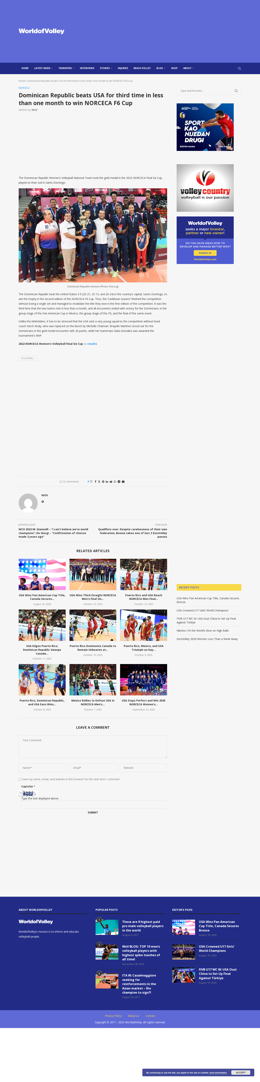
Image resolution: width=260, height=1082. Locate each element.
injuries (123, 68)
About (187, 68)
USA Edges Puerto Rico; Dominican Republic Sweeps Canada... (42, 649)
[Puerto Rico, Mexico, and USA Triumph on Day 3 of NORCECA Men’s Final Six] (143, 625)
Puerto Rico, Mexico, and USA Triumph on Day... (143, 648)
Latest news (42, 68)
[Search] (239, 68)
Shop (174, 68)
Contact (150, 1016)
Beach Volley (142, 68)
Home (25, 68)
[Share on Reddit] (111, 481)
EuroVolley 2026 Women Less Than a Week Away (207, 639)
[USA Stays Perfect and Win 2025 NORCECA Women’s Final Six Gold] (143, 679)
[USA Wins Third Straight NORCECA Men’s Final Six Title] (92, 574)
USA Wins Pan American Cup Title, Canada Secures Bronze (219, 926)
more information (218, 1072)
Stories (105, 68)
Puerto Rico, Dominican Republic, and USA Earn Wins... (42, 702)
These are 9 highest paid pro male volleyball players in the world (142, 926)
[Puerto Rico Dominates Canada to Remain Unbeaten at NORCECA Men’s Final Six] (92, 625)
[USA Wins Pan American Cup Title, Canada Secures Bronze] (42, 574)
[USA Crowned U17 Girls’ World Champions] (183, 952)
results (92, 344)
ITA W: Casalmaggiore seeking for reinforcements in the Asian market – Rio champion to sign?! (139, 984)
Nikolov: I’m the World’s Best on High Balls (203, 630)
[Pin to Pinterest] (103, 481)
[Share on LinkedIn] (107, 481)
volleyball (27, 358)
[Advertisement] (168, 31)
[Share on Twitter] (99, 481)
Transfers (65, 68)
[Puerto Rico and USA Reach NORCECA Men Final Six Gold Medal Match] (143, 574)
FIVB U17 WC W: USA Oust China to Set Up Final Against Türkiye (218, 973)
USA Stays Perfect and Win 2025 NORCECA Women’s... (143, 702)
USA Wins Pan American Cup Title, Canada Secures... (42, 597)
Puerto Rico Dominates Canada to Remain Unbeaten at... (93, 648)
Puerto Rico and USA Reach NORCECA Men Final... (143, 597)
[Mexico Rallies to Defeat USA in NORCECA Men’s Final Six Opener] (92, 679)
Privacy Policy (113, 1016)
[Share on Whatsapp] (115, 481)
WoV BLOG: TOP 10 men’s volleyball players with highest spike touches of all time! (141, 952)
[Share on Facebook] (95, 481)
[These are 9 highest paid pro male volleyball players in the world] (107, 927)
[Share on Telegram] (119, 481)
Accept (241, 1072)
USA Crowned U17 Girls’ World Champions (202, 610)
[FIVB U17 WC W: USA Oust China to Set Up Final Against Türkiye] (183, 975)
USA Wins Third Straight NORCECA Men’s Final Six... (93, 597)
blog (159, 68)
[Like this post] (91, 481)
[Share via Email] (123, 481)
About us (133, 1016)
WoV (34, 110)
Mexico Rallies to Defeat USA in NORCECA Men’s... (92, 702)
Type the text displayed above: (40, 798)
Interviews (87, 68)
